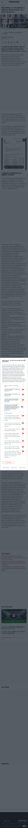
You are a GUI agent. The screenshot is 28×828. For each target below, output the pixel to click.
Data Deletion (6, 467)
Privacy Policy (22, 467)
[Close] (25, 360)
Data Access (14, 467)
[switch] (22, 389)
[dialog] (14, 414)
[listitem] (14, 386)
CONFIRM (8, 462)
